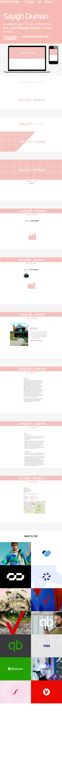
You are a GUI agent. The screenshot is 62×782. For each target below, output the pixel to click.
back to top (31, 536)
